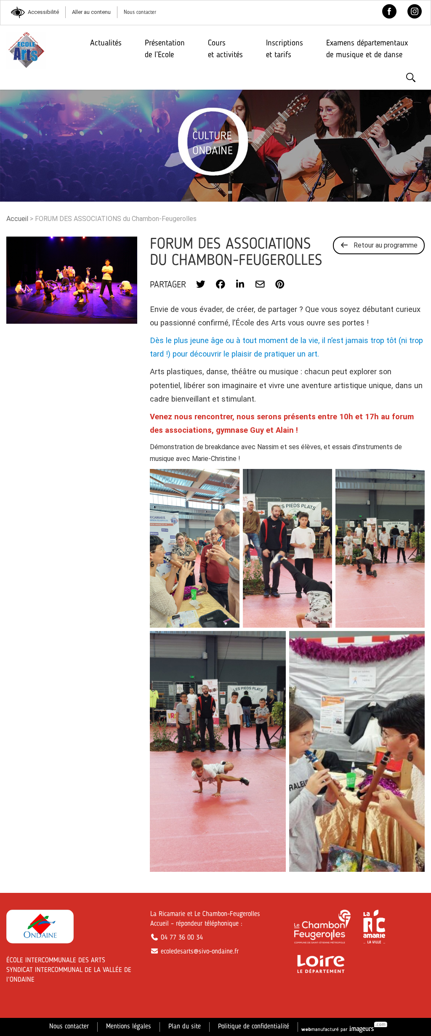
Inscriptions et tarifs (284, 49)
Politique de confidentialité (253, 1026)
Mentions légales (128, 1026)
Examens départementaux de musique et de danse (367, 49)
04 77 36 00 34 (181, 938)
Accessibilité (43, 12)
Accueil (17, 219)
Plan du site (184, 1026)
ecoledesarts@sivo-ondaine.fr (199, 951)
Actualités (106, 43)
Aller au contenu (91, 12)
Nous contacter (140, 12)
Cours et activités (225, 49)
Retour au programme (383, 245)
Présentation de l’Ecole (165, 49)
